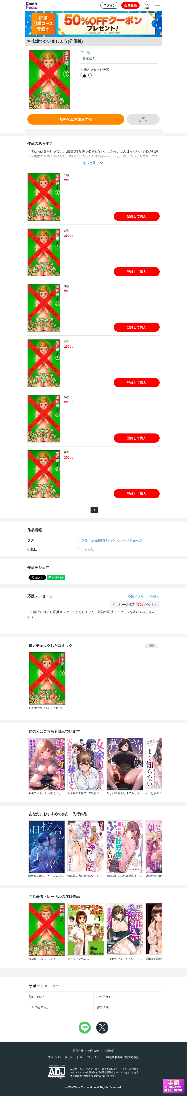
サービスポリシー (91, 1057)
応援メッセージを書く (144, 596)
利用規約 (93, 1050)
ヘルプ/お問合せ (39, 1007)
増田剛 (85, 52)
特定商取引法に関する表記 (122, 1057)
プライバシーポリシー (61, 1057)
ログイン (109, 5)
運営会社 (78, 1050)
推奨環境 (102, 1007)
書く (109, 69)
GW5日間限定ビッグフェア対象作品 (117, 541)
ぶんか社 (87, 549)
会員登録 (130, 5)
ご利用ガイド (105, 996)
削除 (152, 645)
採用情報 (109, 1050)
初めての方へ (37, 996)
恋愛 (84, 541)
